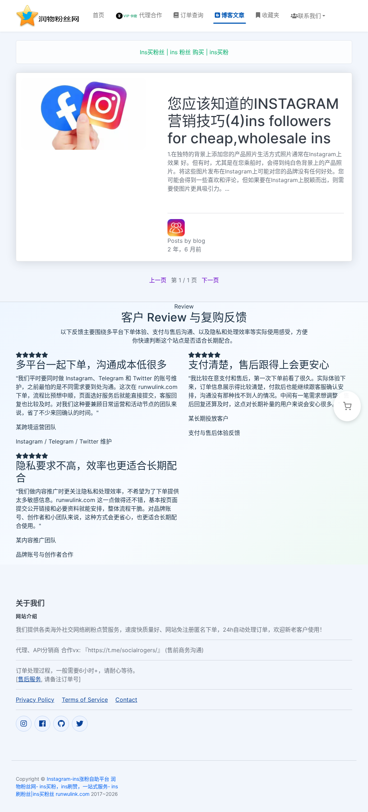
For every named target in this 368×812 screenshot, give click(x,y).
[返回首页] (48, 15)
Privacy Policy (35, 699)
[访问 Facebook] (42, 724)
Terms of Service (85, 699)
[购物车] (347, 406)
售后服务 (29, 679)
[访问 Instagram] (24, 724)
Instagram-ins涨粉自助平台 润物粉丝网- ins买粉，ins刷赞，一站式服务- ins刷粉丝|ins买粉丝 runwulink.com (67, 786)
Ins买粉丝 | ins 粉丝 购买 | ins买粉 (184, 52)
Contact (126, 699)
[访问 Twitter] (80, 724)
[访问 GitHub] (61, 724)
